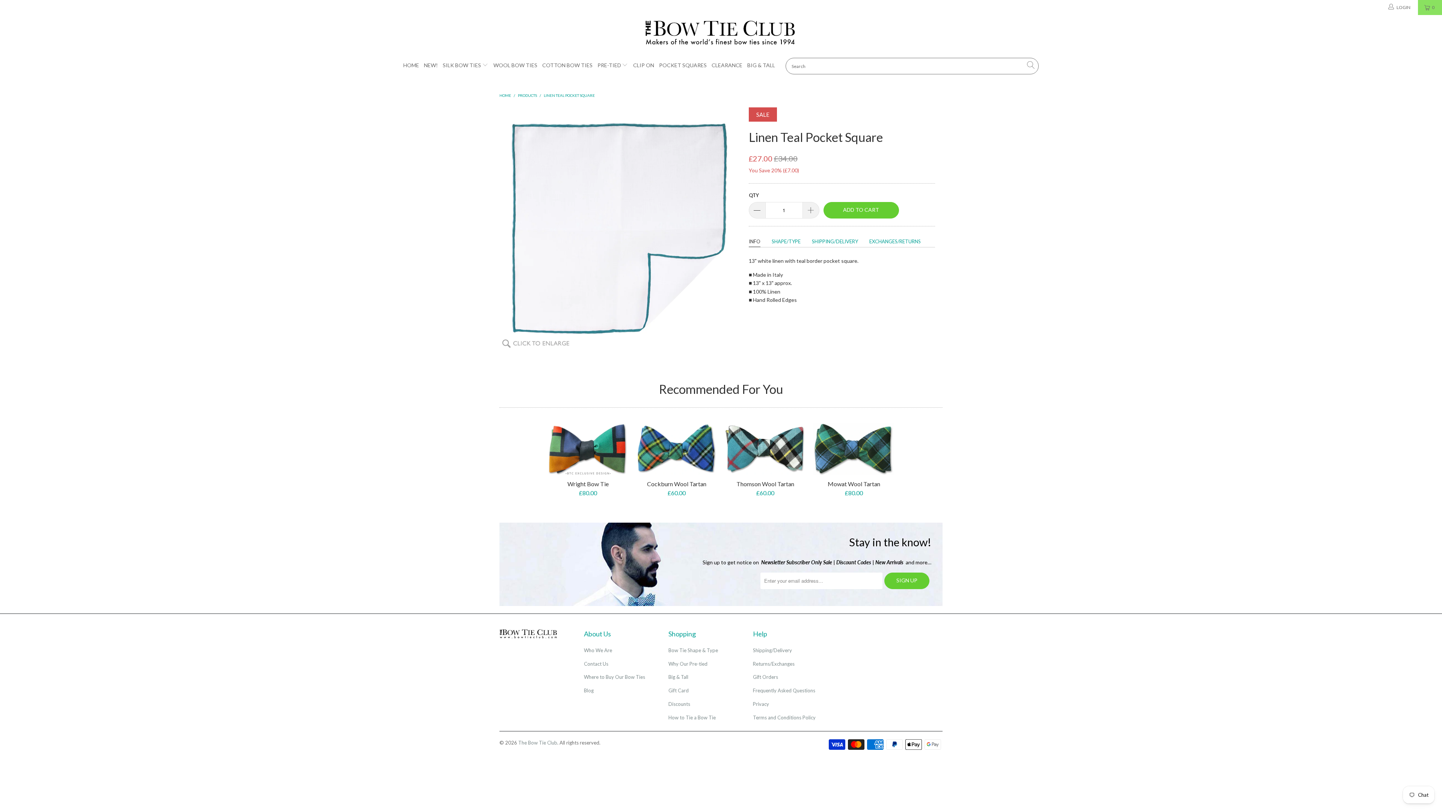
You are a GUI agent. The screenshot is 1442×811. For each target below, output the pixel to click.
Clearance (727, 65)
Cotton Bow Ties (567, 65)
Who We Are (598, 650)
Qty (754, 195)
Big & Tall (761, 65)
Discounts (679, 704)
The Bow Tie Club (537, 743)
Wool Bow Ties (515, 65)
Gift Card (678, 690)
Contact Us (596, 664)
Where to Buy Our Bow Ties (614, 677)
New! (431, 65)
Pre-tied (609, 65)
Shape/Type (786, 241)
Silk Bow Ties (462, 65)
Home (411, 65)
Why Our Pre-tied (687, 664)
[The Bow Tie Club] (721, 33)
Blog (589, 690)
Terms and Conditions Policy (784, 718)
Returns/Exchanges (774, 664)
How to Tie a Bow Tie (692, 718)
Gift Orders (765, 677)
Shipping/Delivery (835, 241)
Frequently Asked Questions (784, 690)
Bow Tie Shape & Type (693, 650)
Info (754, 241)
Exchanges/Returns (895, 241)
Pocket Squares (683, 65)
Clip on (643, 65)
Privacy (761, 704)
